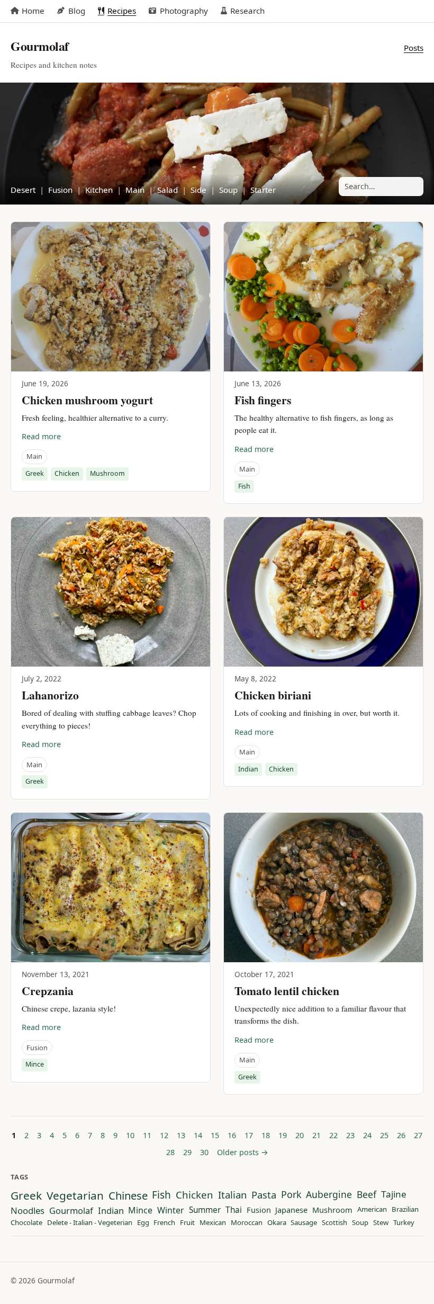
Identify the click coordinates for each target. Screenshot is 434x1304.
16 (232, 1135)
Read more (41, 436)
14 (198, 1135)
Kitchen (99, 189)
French (164, 1223)
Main (134, 189)
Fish (244, 486)
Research (247, 10)
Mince (34, 1064)
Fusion (60, 189)
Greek (34, 473)
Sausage (304, 1223)
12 (164, 1135)
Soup (228, 189)
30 (204, 1152)
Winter (170, 1210)
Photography (183, 10)
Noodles (27, 1210)
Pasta (263, 1195)
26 (401, 1135)
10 (130, 1135)
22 (333, 1135)
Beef (366, 1195)
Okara (276, 1223)
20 (299, 1135)
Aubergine (329, 1195)
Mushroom (107, 473)
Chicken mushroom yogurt (87, 400)
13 (181, 1135)
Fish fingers (262, 400)
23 (350, 1135)
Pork (291, 1195)
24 (367, 1135)
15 (215, 1135)
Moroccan (247, 1223)
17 (249, 1135)
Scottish (334, 1223)
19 (282, 1135)
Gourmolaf (71, 1210)
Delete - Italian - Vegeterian (89, 1223)
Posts (413, 47)
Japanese (291, 1210)
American (372, 1209)
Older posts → (242, 1152)
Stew (380, 1223)
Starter (263, 189)
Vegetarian (75, 1195)
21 (316, 1135)
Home (33, 10)
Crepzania (48, 990)
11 (147, 1135)
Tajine (393, 1194)
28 (170, 1152)
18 (265, 1135)
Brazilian (405, 1209)
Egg (143, 1223)
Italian (232, 1195)
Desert (23, 189)
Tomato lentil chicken (286, 990)
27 (418, 1135)
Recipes (121, 10)
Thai (233, 1210)
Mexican (213, 1223)
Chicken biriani (272, 695)
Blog (76, 10)
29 (187, 1152)
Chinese (128, 1195)
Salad (167, 189)
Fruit (187, 1223)
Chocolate (26, 1223)
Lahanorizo (50, 695)
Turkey (403, 1223)
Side (198, 189)
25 (384, 1135)
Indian (248, 769)
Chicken (67, 473)
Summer (205, 1210)
